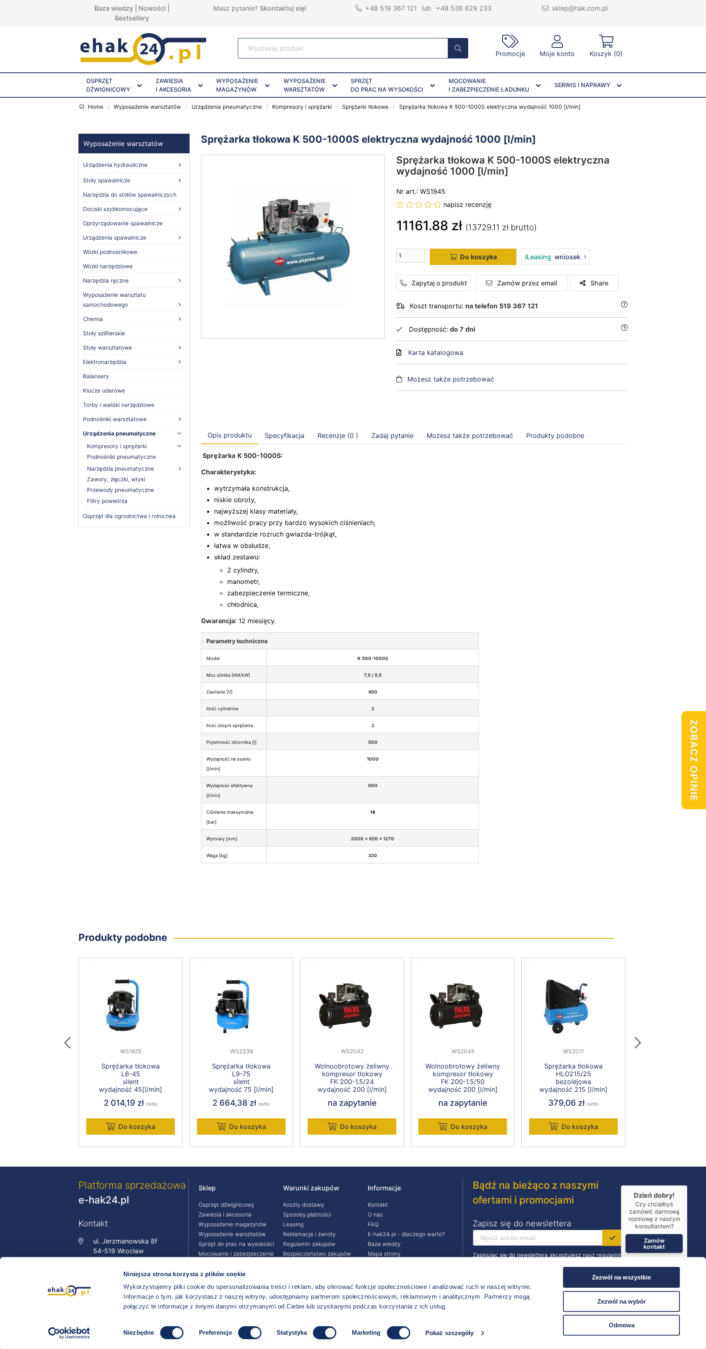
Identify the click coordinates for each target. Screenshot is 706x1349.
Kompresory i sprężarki (117, 446)
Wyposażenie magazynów (232, 1224)
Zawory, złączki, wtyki (116, 479)
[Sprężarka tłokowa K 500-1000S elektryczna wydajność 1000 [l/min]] (293, 246)
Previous (71, 1040)
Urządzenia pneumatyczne (119, 433)
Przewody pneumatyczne (120, 490)
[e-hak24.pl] (143, 62)
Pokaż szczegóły (449, 1332)
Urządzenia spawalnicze (114, 237)
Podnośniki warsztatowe (115, 419)
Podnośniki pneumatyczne (121, 456)
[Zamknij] (687, 1185)
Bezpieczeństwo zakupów (317, 1253)
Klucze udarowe (104, 390)
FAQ (373, 1224)
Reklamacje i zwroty (309, 1234)
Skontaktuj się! (283, 8)
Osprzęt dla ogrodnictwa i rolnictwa (129, 516)
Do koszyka (136, 1126)
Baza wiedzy (113, 8)
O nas (375, 1214)
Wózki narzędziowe (108, 266)
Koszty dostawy (303, 1204)
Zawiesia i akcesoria (225, 1214)
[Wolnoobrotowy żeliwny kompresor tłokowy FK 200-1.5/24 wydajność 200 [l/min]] (352, 1007)
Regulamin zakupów (309, 1244)
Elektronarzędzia (104, 362)
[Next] (638, 1040)
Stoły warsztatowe (107, 347)
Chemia (93, 319)
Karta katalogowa (435, 352)
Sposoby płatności (307, 1214)
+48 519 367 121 (391, 8)
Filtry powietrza (107, 501)
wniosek (553, 257)
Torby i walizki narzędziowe (118, 405)
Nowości (152, 8)
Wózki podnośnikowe (110, 252)
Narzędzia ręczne (106, 280)
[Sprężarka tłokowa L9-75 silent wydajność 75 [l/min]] (241, 1007)
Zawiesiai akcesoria (173, 85)
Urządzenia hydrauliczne (115, 165)
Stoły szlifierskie (104, 333)
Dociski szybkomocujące (115, 209)
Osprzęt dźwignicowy (226, 1204)
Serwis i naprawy (582, 84)
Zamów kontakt (654, 1243)
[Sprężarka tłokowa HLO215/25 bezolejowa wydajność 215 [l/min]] (573, 1007)
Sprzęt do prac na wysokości (236, 1244)
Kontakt (378, 1204)
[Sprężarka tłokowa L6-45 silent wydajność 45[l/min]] (130, 1007)
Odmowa (622, 1325)
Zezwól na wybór (621, 1301)
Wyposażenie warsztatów (123, 143)
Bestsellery (132, 18)
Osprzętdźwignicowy (108, 85)
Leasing (293, 1224)
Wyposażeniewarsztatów (305, 85)
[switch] (249, 1332)
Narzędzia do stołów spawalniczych (129, 194)
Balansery (96, 376)
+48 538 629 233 (464, 8)
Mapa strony (384, 1253)
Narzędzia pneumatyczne (120, 468)
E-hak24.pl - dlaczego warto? (406, 1234)
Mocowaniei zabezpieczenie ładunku (489, 85)
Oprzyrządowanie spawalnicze (123, 223)
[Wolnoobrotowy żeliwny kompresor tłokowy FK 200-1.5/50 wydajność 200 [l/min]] (462, 1007)
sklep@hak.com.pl (580, 8)
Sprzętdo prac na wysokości (387, 85)
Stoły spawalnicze (106, 180)
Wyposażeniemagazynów (237, 85)
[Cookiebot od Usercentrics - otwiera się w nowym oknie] (69, 1333)
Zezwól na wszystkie (621, 1277)
